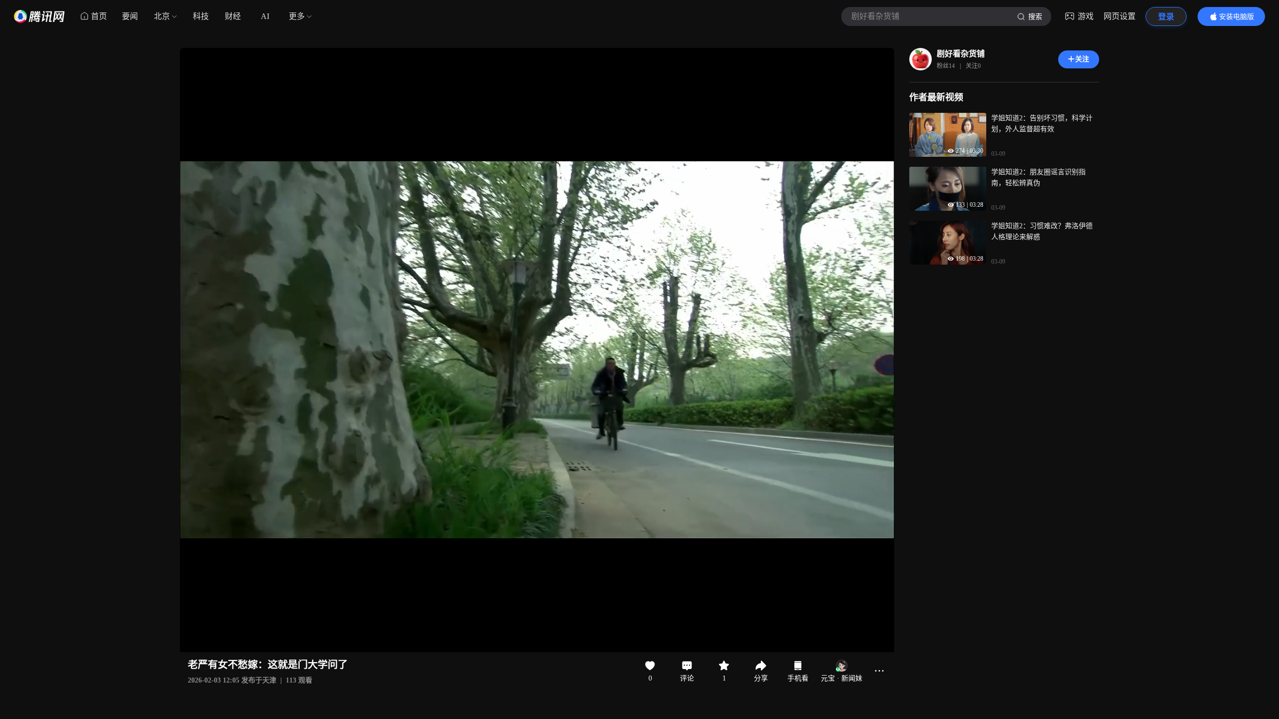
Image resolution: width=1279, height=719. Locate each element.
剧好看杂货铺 (961, 53)
